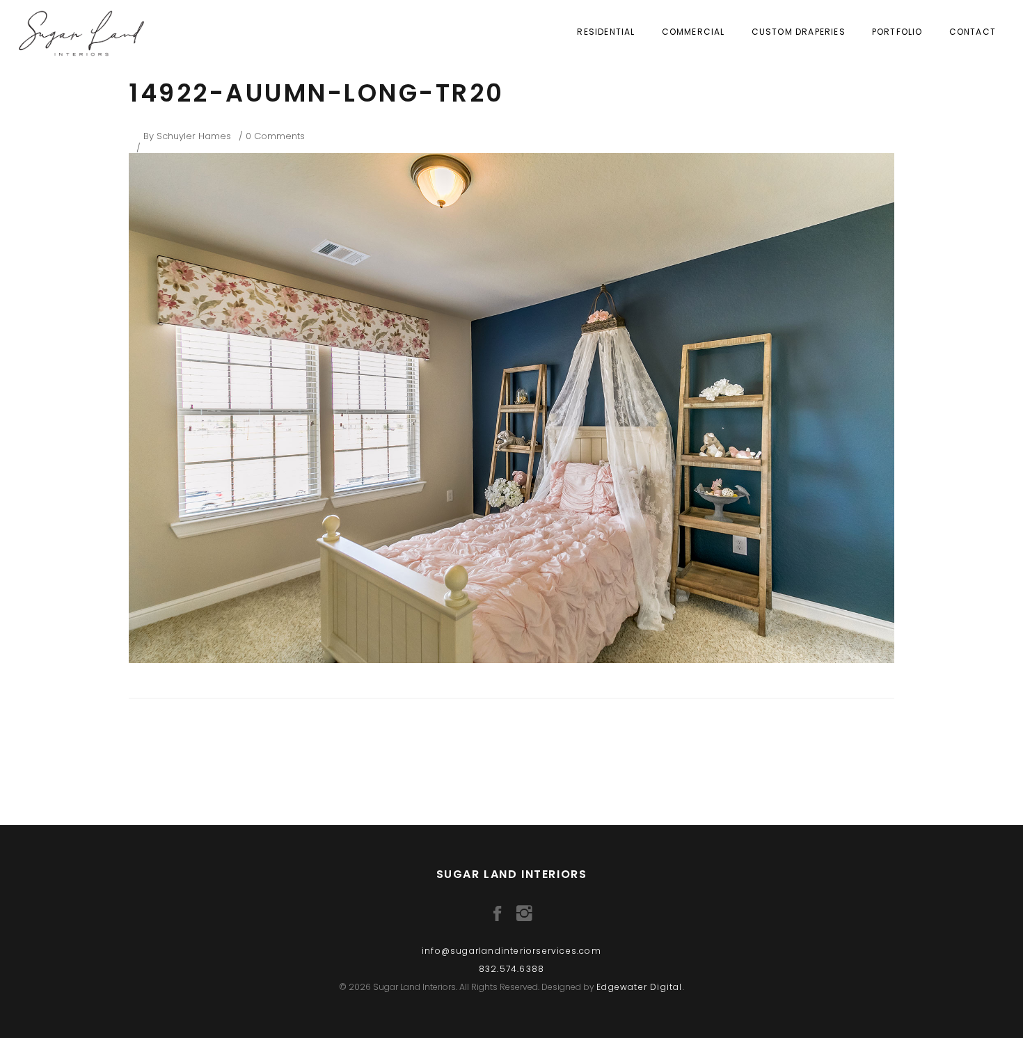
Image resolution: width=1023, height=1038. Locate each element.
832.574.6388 (511, 969)
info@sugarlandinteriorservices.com (511, 951)
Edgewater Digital (639, 987)
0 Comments (275, 136)
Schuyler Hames (194, 136)
